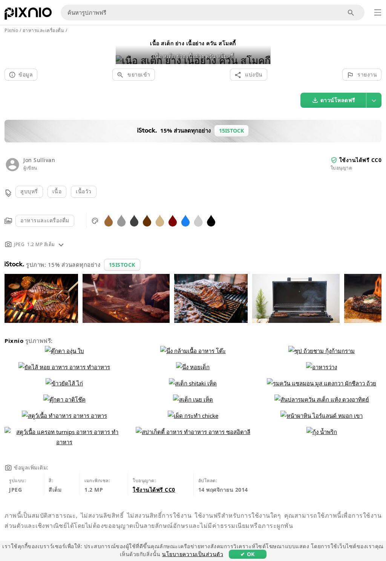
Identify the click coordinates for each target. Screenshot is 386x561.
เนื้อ (57, 191)
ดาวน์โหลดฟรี (337, 100)
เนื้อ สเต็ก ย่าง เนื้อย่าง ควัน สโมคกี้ (193, 43)
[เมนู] (378, 12)
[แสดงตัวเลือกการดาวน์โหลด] (373, 100)
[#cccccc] (198, 220)
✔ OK (247, 554)
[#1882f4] (185, 220)
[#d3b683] (160, 220)
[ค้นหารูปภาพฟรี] (351, 12)
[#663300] (147, 220)
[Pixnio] (28, 15)
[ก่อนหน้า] (124, 51)
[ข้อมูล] (61, 244)
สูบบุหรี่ (29, 191)
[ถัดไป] (262, 51)
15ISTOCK (122, 264)
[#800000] (173, 220)
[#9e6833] (108, 220)
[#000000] (211, 220)
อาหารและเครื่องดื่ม (44, 220)
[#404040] (134, 220)
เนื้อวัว (84, 191)
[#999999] (121, 220)
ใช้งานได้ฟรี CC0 (360, 160)
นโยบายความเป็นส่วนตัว (192, 554)
